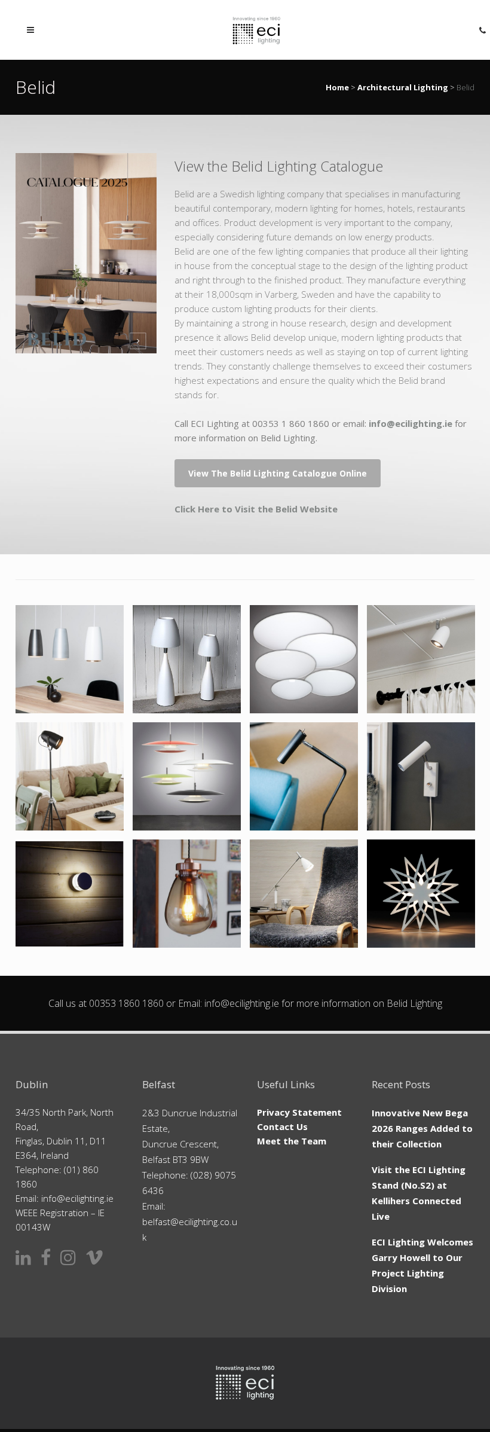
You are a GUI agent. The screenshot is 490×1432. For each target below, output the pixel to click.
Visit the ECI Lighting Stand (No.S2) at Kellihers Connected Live (419, 1193)
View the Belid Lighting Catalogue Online (277, 473)
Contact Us (282, 1126)
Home (337, 87)
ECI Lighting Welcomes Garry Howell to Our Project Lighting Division (422, 1265)
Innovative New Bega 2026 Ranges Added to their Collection (422, 1128)
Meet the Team (291, 1141)
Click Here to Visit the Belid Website (256, 509)
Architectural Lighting (402, 87)
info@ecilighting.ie (410, 423)
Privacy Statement (299, 1112)
